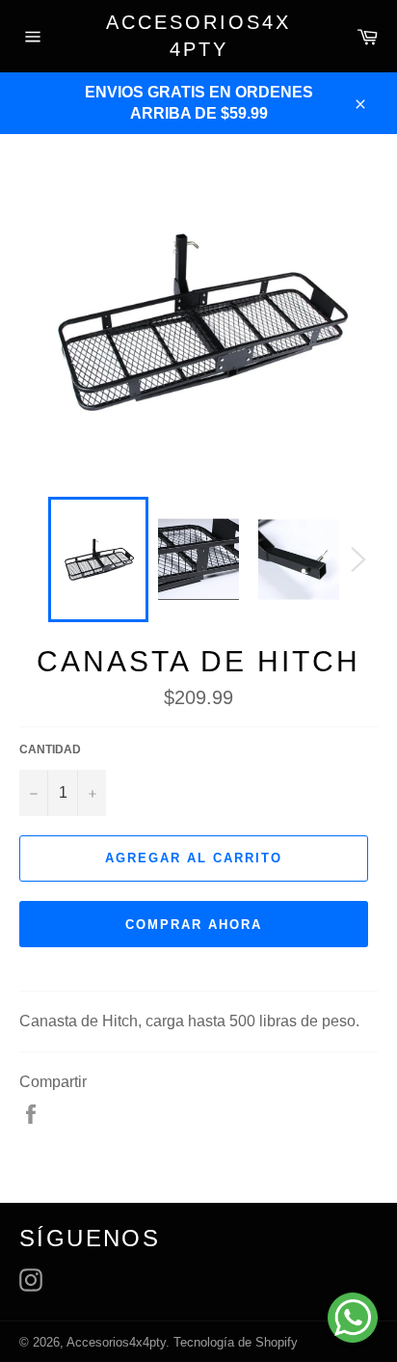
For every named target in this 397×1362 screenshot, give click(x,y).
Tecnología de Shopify (235, 1342)
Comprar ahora (193, 924)
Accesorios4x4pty (198, 36)
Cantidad (50, 749)
